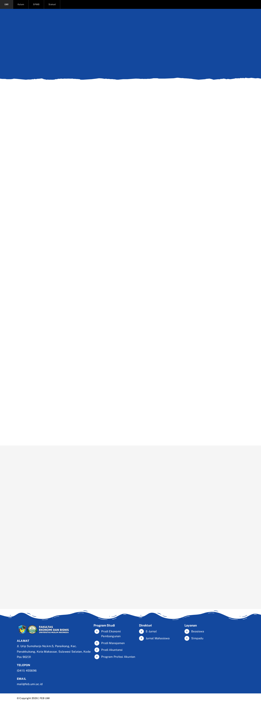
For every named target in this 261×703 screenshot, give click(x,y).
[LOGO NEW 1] (43, 625)
